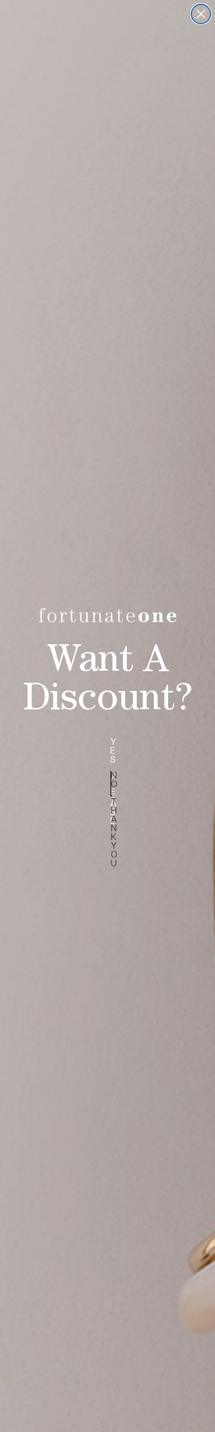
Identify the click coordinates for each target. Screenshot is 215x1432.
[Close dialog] (201, 14)
